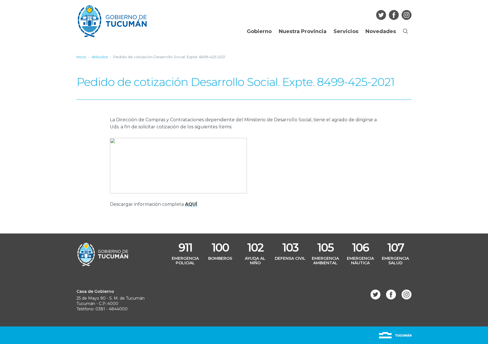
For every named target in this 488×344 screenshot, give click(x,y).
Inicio (81, 57)
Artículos (100, 57)
